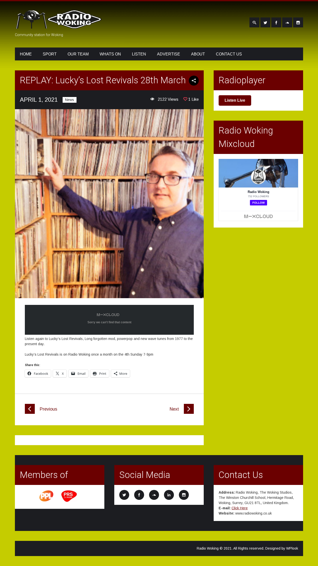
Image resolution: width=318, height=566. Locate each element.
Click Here (240, 508)
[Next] (189, 413)
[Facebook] (276, 22)
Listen (139, 54)
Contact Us (229, 54)
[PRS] (69, 501)
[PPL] (47, 501)
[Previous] (30, 413)
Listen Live (235, 100)
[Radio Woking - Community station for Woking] (59, 25)
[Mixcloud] (287, 22)
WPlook (292, 548)
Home (26, 54)
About (198, 54)
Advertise (168, 54)
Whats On (110, 54)
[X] (265, 22)
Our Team (78, 54)
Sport (50, 54)
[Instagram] (298, 22)
